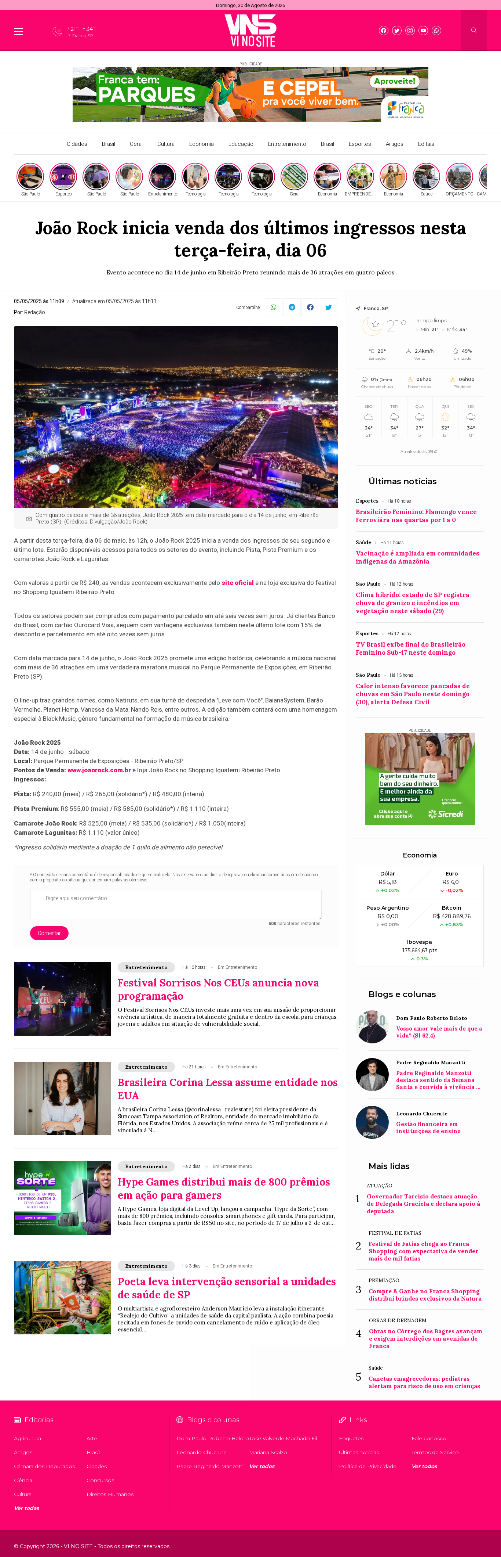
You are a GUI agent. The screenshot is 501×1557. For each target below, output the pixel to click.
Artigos (394, 144)
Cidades (77, 144)
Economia (201, 144)
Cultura (166, 144)
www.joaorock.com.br (99, 770)
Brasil (108, 144)
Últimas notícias (403, 481)
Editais (426, 144)
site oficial (238, 582)
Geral (136, 144)
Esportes (360, 144)
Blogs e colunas (402, 994)
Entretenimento (287, 144)
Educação (240, 144)
